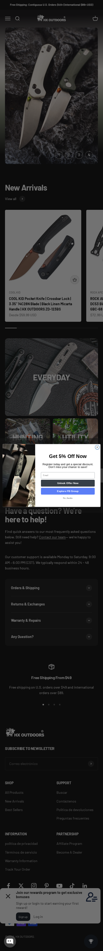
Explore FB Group (67, 491)
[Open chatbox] (10, 941)
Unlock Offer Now (67, 483)
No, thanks (67, 498)
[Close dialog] (97, 447)
